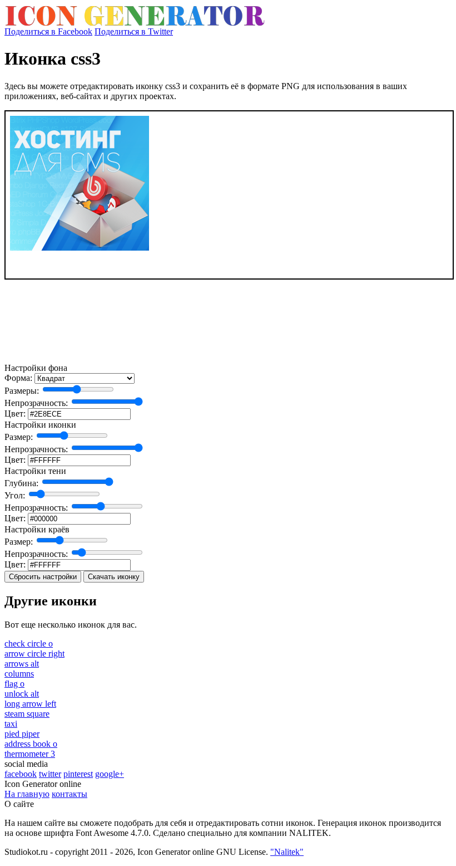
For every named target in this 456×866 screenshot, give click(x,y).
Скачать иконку (114, 577)
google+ (109, 774)
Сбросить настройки (43, 577)
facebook (20, 774)
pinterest (78, 774)
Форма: (18, 378)
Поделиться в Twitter (134, 31)
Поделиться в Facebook (48, 31)
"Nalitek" (287, 852)
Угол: (14, 495)
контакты (69, 794)
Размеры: (21, 390)
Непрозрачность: (36, 403)
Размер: (18, 437)
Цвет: (15, 413)
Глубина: (21, 483)
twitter (50, 774)
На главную (26, 794)
